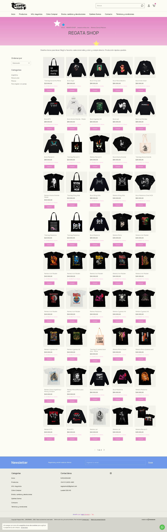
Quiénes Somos (95, 14)
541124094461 (66, 478)
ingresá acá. (85, 519)
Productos (23, 14)
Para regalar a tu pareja (19, 84)
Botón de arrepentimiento (98, 519)
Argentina (14, 75)
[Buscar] (142, 5)
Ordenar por (16, 58)
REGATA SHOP (71, 28)
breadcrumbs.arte (83, 28)
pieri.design (85, 514)
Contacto (108, 14)
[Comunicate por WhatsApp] (162, 527)
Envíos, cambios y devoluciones (73, 14)
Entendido (24, 527)
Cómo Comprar (51, 14)
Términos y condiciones (125, 14)
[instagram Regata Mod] (111, 473)
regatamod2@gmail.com (69, 486)
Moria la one (15, 78)
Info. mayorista (36, 14)
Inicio (13, 14)
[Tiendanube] (148, 520)
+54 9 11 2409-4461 (67, 482)
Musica (13, 81)
